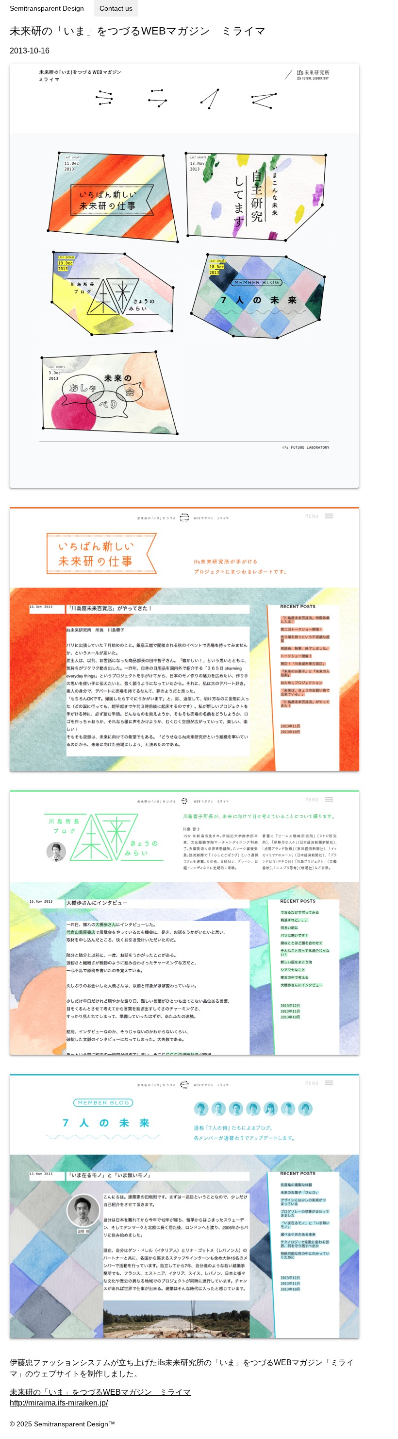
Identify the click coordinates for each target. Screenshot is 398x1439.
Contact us (116, 8)
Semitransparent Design (47, 8)
